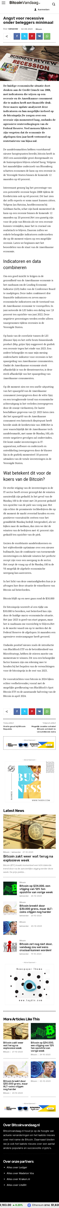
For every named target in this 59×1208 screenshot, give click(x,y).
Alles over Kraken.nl (18, 1179)
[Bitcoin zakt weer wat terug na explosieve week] (29, 832)
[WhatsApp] (47, 36)
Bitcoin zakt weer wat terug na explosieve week (28, 858)
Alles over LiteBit (16, 1185)
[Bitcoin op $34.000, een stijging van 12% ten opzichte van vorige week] (10, 888)
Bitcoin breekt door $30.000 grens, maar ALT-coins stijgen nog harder (36, 909)
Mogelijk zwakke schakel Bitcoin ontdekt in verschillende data (43, 729)
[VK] (39, 36)
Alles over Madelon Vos (20, 1173)
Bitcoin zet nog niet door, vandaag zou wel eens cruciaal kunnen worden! (36, 947)
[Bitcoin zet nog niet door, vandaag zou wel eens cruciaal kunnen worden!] (10, 946)
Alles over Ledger (17, 1167)
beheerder (13, 29)
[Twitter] (24, 36)
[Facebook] (17, 36)
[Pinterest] (32, 36)
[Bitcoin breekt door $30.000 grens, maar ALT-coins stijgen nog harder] (10, 908)
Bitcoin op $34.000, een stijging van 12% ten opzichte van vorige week (36, 889)
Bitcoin (39, 29)
